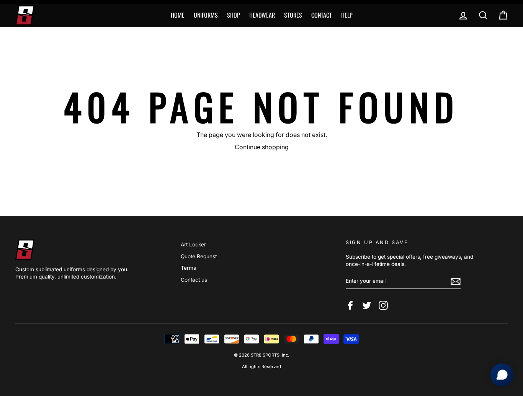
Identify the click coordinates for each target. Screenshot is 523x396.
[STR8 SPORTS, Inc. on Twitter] (366, 305)
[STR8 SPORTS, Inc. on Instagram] (383, 305)
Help (347, 15)
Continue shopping (262, 147)
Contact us (194, 280)
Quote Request (199, 256)
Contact (321, 15)
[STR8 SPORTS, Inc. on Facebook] (350, 305)
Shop (233, 15)
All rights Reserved (261, 366)
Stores (293, 15)
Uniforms (206, 15)
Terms (188, 268)
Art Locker (193, 244)
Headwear (262, 15)
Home (178, 15)
